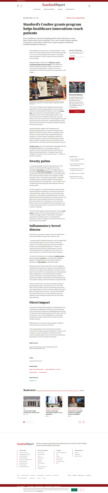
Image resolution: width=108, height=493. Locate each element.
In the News (32, 475)
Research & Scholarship (49, 9)
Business (58, 369)
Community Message (23, 458)
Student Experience (70, 9)
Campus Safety (59, 459)
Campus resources (59, 458)
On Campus (60, 9)
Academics (77, 452)
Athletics (58, 456)
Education (40, 461)
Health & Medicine (33, 372)
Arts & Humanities (41, 454)
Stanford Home (30, 486)
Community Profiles (25, 475)
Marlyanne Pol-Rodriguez (45, 172)
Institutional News (23, 465)
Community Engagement (61, 452)
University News (37, 9)
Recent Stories (56, 475)
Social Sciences (40, 468)
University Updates (40, 475)
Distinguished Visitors (23, 463)
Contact (69, 475)
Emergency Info (57, 486)
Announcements (48, 475)
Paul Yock (43, 258)
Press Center (88, 475)
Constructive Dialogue (23, 452)
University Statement (23, 456)
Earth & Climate (41, 458)
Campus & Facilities (23, 461)
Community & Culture (60, 461)
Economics (40, 459)
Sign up (71, 58)
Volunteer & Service (78, 456)
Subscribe (75, 475)
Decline (81, 489)
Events (57, 463)
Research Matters (41, 452)
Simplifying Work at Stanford (24, 454)
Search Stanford (48, 486)
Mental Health (77, 454)
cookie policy (40, 491)
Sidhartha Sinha (59, 256)
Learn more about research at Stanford (76, 111)
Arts (57, 454)
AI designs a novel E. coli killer (77, 173)
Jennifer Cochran (34, 146)
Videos (18, 475)
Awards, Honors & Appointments (75, 18)
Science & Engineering (50, 369)
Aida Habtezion (42, 262)
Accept (74, 489)
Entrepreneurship (43, 372)
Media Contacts (81, 475)
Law (24, 409)
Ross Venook (40, 170)
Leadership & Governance (24, 466)
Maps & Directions (39, 486)
